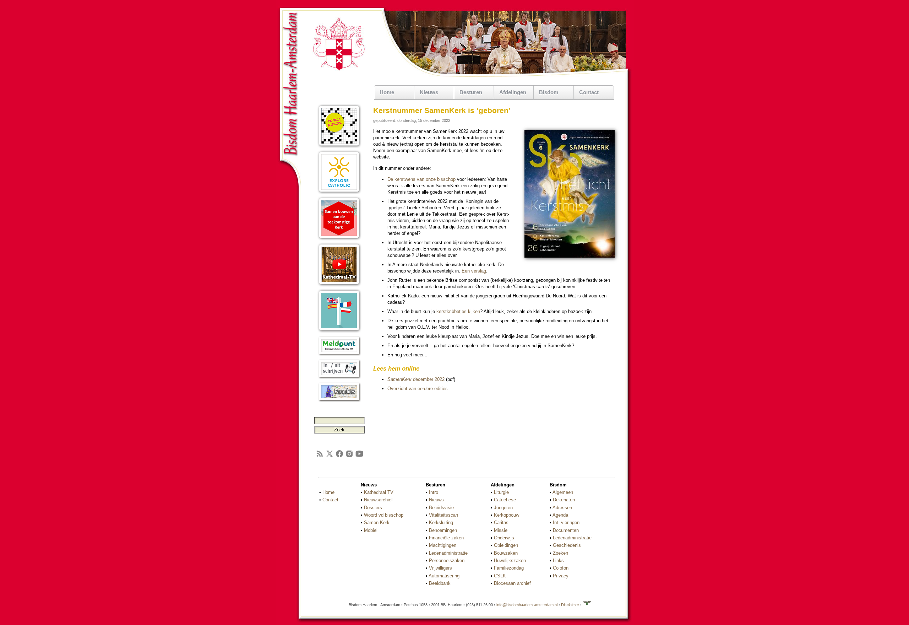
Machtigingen (442, 545)
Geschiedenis (567, 545)
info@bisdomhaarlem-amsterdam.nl (526, 605)
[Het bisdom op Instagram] (349, 456)
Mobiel (370, 530)
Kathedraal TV (378, 492)
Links (558, 560)
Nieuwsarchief (378, 499)
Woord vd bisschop (383, 515)
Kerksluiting (441, 522)
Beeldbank (440, 583)
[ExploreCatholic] (339, 192)
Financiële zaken (446, 537)
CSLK (500, 575)
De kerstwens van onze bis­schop (421, 179)
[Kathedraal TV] (339, 285)
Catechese (505, 499)
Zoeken (560, 553)
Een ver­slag (474, 271)
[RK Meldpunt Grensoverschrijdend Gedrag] (339, 354)
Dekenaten (564, 499)
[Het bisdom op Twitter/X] (329, 456)
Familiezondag (509, 568)
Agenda (560, 515)
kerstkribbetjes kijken (458, 311)
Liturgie (501, 492)
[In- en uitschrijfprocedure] (339, 377)
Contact (589, 92)
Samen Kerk (377, 522)
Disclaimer (570, 605)
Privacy (560, 575)
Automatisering (444, 575)
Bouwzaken (506, 553)
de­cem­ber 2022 (416, 379)
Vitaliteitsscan (443, 515)
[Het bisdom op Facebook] (339, 456)
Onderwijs (504, 537)
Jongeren (503, 507)
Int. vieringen (566, 522)
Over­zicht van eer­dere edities (417, 388)
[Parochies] (339, 400)
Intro (433, 492)
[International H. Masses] (339, 331)
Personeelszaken (446, 560)
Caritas (501, 522)
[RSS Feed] (319, 456)
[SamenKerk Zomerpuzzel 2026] (339, 146)
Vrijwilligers (440, 568)
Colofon (560, 568)
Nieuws (436, 499)
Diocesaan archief (512, 583)
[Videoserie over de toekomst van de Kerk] (339, 239)
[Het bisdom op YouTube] (359, 456)
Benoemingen (443, 530)
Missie (500, 530)
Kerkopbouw (506, 515)
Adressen (562, 507)
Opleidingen (506, 545)
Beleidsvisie (441, 507)
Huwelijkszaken (510, 560)
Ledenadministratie (448, 553)
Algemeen (563, 492)
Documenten (566, 530)
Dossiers (373, 507)
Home (387, 92)
